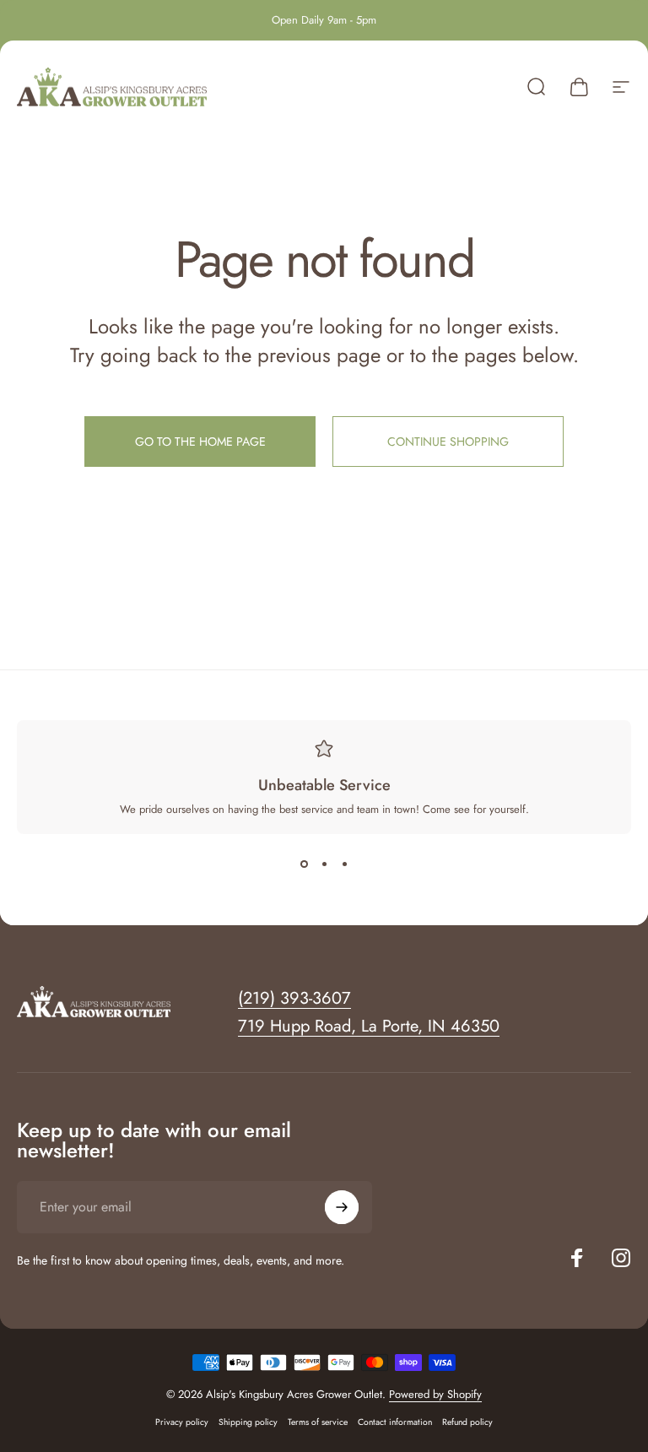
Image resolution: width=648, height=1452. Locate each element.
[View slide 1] (304, 864)
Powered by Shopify (435, 1394)
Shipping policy (248, 1422)
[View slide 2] (324, 864)
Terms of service (318, 1422)
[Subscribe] (342, 1207)
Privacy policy (181, 1422)
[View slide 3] (344, 864)
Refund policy (467, 1422)
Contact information (395, 1422)
